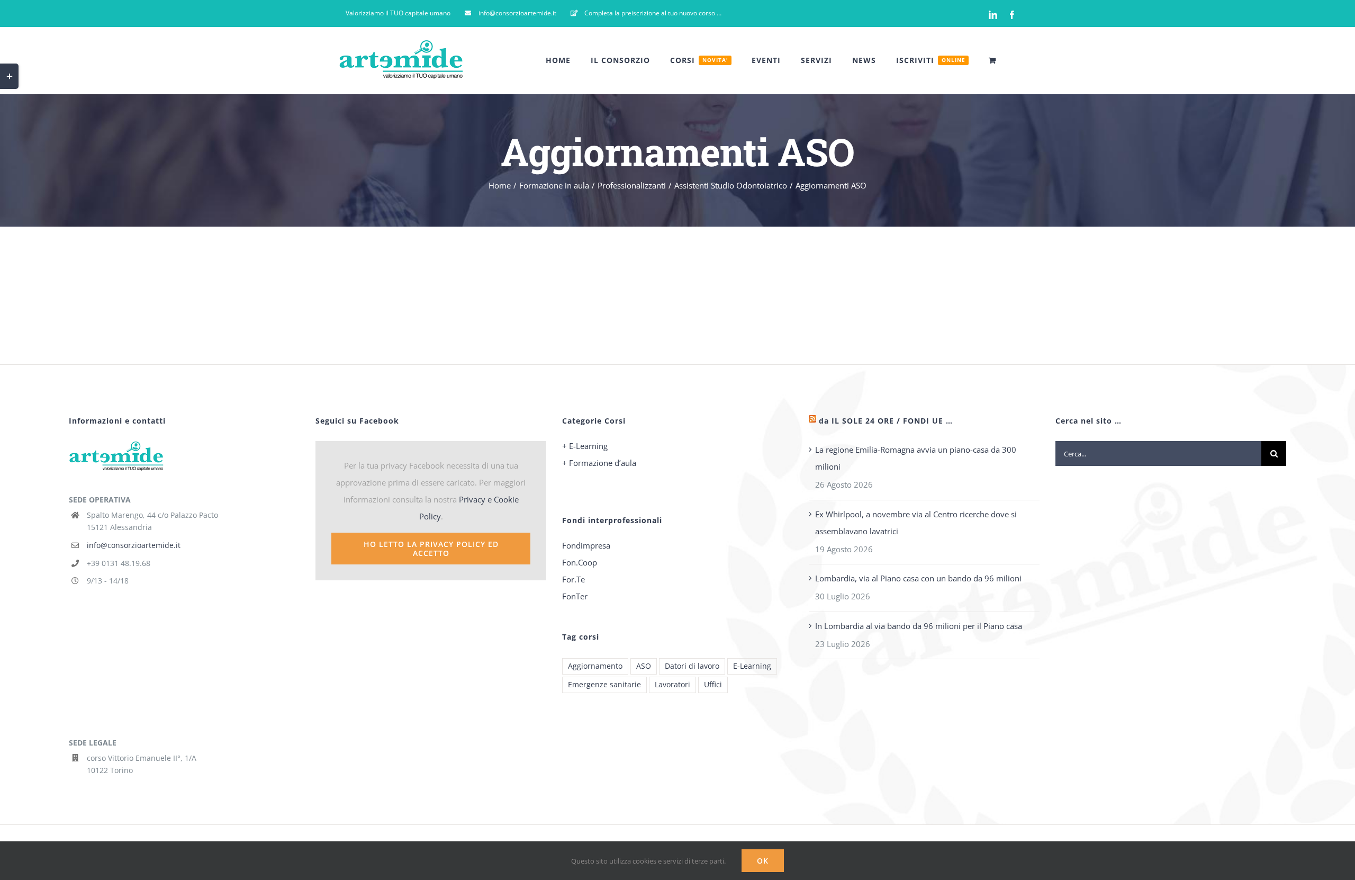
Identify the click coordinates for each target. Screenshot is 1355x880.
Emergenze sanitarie (604, 684)
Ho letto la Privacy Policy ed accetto (431, 548)
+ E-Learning (585, 446)
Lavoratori (672, 684)
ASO (643, 666)
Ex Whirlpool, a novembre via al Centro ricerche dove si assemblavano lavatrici (916, 522)
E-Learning (752, 666)
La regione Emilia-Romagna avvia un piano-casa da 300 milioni (915, 458)
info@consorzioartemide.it (133, 545)
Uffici (713, 684)
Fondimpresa (586, 545)
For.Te (573, 579)
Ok (763, 861)
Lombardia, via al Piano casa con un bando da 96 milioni (918, 578)
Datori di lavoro (692, 666)
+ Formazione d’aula (599, 462)
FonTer (575, 596)
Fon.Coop (579, 562)
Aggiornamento (595, 666)
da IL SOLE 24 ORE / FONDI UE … (886, 421)
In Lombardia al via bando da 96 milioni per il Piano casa (918, 626)
